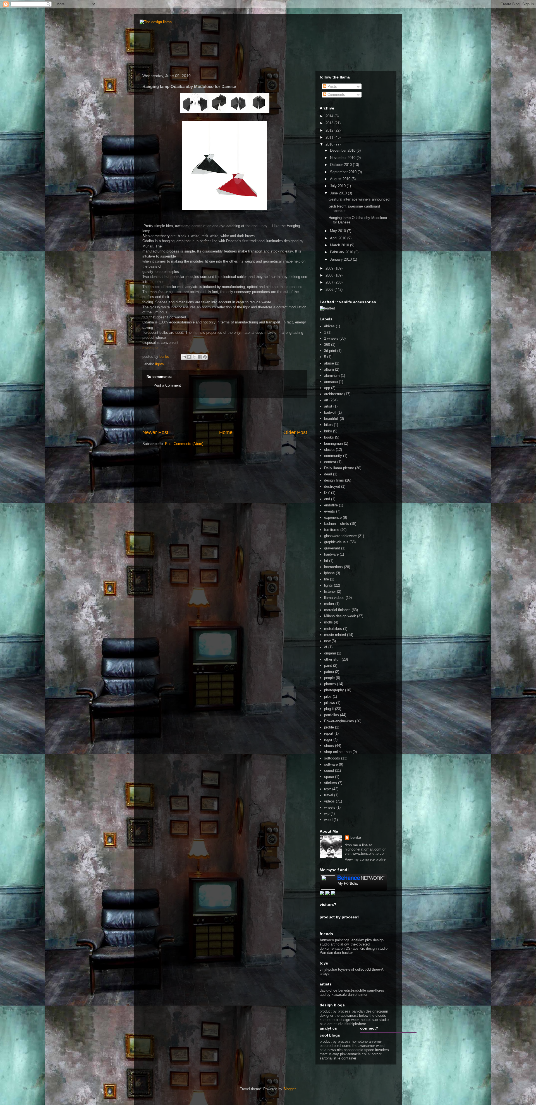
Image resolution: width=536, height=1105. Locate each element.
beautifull (331, 418)
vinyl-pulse (328, 969)
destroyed (332, 486)
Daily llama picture (339, 468)
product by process (335, 1011)
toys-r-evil (346, 969)
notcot (366, 1020)
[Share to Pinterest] (205, 357)
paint (328, 665)
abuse (329, 363)
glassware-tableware (340, 536)
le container (347, 1058)
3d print (330, 351)
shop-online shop (337, 752)
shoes (329, 746)
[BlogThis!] (189, 357)
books (329, 437)
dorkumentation (332, 948)
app (327, 388)
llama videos (334, 598)
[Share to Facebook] (199, 357)
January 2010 (341, 259)
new (327, 641)
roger (328, 739)
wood (328, 820)
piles (328, 696)
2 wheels (331, 338)
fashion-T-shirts (336, 523)
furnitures (331, 530)
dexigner (326, 1015)
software (331, 764)
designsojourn (377, 1011)
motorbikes (333, 629)
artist (328, 406)
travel (328, 795)
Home (226, 432)
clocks (329, 449)
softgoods (332, 758)
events (329, 511)
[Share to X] (194, 357)
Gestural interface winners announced (359, 199)
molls (328, 622)
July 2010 (338, 186)
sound (329, 770)
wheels (329, 807)
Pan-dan (326, 953)
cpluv (366, 1054)
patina (329, 672)
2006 (330, 289)
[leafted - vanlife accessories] (327, 308)
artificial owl (341, 944)
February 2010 (342, 252)
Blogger (289, 1089)
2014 (330, 116)
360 (327, 344)
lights (159, 364)
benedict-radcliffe (352, 990)
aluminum (332, 375)
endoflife (331, 505)
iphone (329, 573)
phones (330, 684)
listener (330, 591)
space (329, 777)
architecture (333, 394)
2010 (330, 144)
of (325, 647)
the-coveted (360, 944)
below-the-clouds (372, 1015)
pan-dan (358, 1011)
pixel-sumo (342, 1046)
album (329, 369)
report (328, 733)
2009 (330, 268)
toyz (327, 789)
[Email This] (183, 357)
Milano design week (340, 616)
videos (329, 801)
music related (335, 635)
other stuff (332, 659)
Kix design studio (373, 948)
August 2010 (340, 179)
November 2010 (343, 158)
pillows (329, 703)
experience (333, 517)
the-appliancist (346, 1015)
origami (330, 653)
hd (326, 561)
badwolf (330, 412)
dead (328, 474)
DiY (327, 492)
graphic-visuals (336, 542)
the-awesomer (363, 1046)
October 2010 (341, 165)
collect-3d (363, 969)
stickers (330, 783)
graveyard (332, 548)
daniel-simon (358, 994)
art (326, 400)
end (327, 499)
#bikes (329, 326)
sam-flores (375, 990)
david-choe (328, 990)
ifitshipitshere (355, 1024)
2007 (330, 282)
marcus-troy (329, 1054)
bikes (328, 425)
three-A (377, 969)
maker (329, 604)
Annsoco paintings (335, 940)
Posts (331, 86)
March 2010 (340, 245)
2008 (330, 275)
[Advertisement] (224, 413)
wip (326, 813)
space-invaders (376, 1050)
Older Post (295, 432)
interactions (333, 567)
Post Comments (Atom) (184, 444)
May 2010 (338, 231)
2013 (330, 123)
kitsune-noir (329, 1020)
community (333, 456)
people (329, 678)
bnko (328, 431)
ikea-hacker (343, 953)
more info (149, 348)
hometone (360, 1041)
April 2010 (338, 238)
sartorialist (328, 1058)
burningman (333, 443)
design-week (349, 1020)
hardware (331, 554)
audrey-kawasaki (333, 994)
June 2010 (339, 193)
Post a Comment (167, 385)
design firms (334, 480)
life (326, 579)
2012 (330, 130)
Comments (335, 94)
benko (355, 837)
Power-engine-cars (339, 721)
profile (329, 727)
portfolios (331, 715)
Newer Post (155, 432)
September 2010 (344, 172)
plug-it (329, 709)
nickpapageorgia (350, 1050)
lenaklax (357, 940)
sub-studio (380, 1020)
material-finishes (337, 610)
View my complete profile (365, 859)
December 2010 (343, 150)
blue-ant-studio (331, 1024)
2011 (330, 137)
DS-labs (352, 948)
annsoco (331, 382)
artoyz (325, 973)
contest (330, 462)
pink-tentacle (350, 1054)
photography (334, 690)
